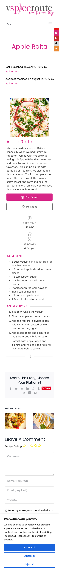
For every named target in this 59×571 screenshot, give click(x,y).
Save (48, 388)
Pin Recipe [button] (31, 206)
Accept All (29, 547)
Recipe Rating (13, 446)
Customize (30, 555)
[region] (29, 542)
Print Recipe (31, 197)
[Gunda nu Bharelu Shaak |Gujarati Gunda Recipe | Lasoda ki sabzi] (15, 415)
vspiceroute (12, 71)
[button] (7, 421)
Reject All (29, 564)
